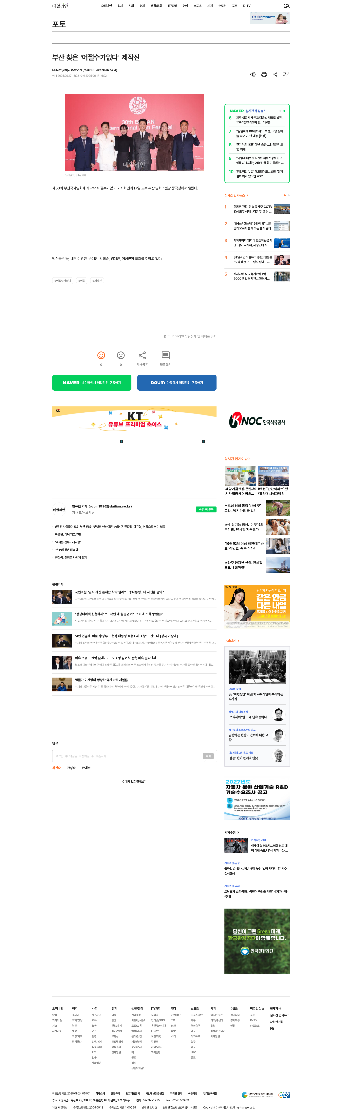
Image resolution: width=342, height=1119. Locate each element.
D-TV (246, 6)
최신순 (56, 768)
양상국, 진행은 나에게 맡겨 (71, 557)
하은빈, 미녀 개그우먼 (68, 534)
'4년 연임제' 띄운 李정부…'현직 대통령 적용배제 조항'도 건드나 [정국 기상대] (126, 636)
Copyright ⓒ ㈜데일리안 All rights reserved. (229, 1107)
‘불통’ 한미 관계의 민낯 (243, 758)
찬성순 (71, 768)
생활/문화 (156, 6)
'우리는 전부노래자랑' (68, 542)
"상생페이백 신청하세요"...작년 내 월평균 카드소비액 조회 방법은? (119, 614)
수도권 (222, 6)
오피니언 (106, 6)
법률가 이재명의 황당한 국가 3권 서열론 (101, 680)
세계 (210, 6)
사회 (131, 6)
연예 (185, 6)
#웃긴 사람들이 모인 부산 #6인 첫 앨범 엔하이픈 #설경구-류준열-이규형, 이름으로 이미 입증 (110, 526)
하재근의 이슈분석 (238, 712)
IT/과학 (172, 6)
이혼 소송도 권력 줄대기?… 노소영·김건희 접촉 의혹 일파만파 (115, 658)
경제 (142, 6)
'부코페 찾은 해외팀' (67, 550)
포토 (234, 6)
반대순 (86, 768)
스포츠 (197, 6)
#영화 (81, 281)
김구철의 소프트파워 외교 (242, 730)
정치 (120, 6)
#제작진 (97, 281)
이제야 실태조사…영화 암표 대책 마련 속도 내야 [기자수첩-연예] (269, 850)
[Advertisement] (134, 718)
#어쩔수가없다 (62, 281)
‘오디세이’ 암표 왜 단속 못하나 (248, 717)
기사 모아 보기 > (83, 512)
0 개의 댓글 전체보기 (134, 781)
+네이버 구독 (206, 509)
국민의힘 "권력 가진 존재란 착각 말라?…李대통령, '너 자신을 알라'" (119, 592)
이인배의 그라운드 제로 (241, 753)
